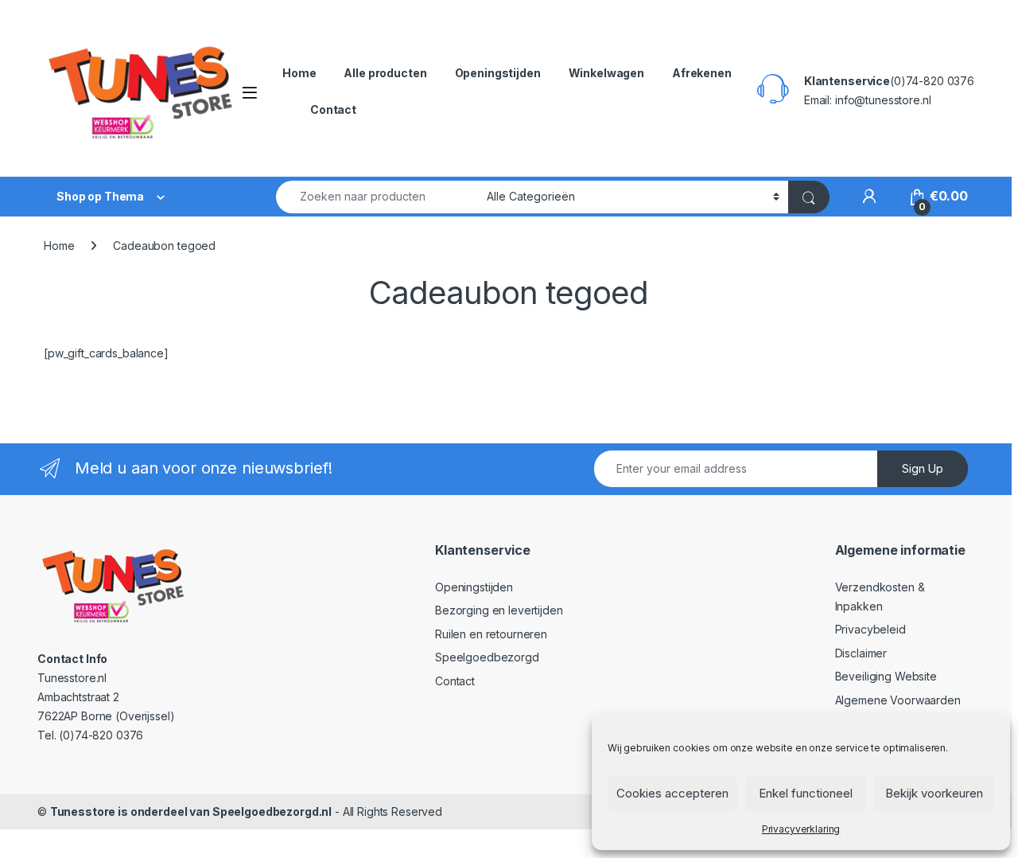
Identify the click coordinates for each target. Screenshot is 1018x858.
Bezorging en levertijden (499, 610)
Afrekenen (702, 73)
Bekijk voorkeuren (934, 793)
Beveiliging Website (886, 676)
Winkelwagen (606, 73)
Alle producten (385, 73)
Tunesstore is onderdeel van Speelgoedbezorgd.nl (191, 811)
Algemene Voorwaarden (898, 700)
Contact (333, 109)
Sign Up (922, 468)
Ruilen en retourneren (491, 634)
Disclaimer (861, 653)
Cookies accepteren (672, 793)
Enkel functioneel (806, 793)
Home (299, 73)
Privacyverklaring (801, 829)
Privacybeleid (870, 629)
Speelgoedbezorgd (487, 657)
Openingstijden (498, 73)
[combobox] (377, 197)
